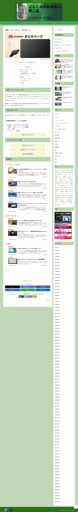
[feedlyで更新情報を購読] (33, 296)
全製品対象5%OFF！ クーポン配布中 (28, 73)
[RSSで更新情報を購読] (35, 296)
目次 (26, 66)
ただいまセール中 (23, 71)
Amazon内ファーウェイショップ (27, 149)
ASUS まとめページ (59, 39)
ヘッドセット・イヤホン (26, 78)
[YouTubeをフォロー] (30, 296)
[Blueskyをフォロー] (25, 296)
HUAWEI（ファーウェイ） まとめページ (64, 45)
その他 (22, 82)
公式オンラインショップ (27, 134)
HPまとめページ (58, 42)
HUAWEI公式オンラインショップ (12, 115)
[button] (73, 30)
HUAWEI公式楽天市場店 (28, 154)
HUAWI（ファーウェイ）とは (26, 69)
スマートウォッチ (25, 80)
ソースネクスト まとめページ (62, 51)
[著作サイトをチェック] (20, 296)
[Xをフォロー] (22, 296)
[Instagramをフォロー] (28, 296)
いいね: (22, 84)
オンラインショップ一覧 (25, 75)
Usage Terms (58, 48)
